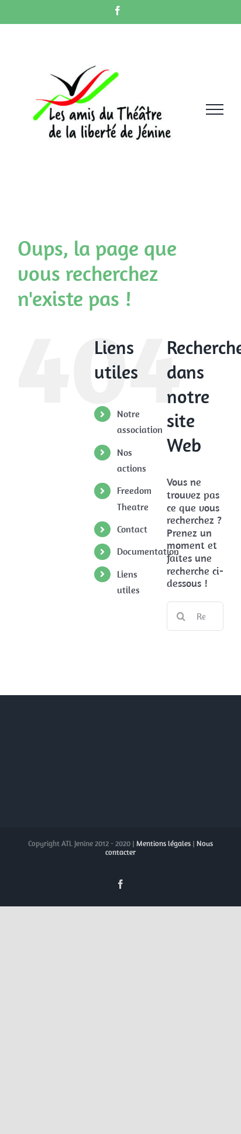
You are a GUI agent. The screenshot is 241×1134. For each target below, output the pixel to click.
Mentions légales (163, 843)
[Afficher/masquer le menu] (215, 109)
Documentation (148, 551)
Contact (132, 529)
